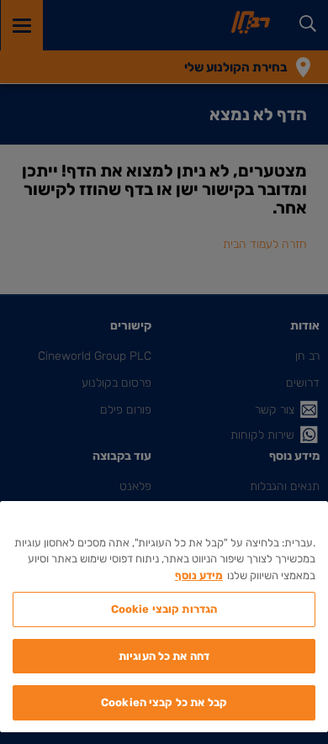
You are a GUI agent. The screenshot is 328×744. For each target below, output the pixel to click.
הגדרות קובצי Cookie (164, 609)
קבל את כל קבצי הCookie (164, 702)
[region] (164, 616)
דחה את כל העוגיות (164, 656)
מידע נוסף (199, 575)
